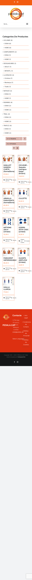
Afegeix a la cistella (22, 241)
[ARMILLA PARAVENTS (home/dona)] (8, 189)
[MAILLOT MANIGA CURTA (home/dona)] (8, 156)
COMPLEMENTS (9, 52)
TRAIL (5, 114)
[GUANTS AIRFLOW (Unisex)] (23, 249)
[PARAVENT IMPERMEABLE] (8, 249)
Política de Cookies (26, 342)
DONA (7, 43)
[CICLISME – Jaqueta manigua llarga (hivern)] (23, 156)
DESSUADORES (9, 63)
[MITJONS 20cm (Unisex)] (8, 218)
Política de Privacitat (26, 333)
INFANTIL (8, 71)
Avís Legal (26, 317)
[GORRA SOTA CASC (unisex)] (23, 218)
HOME (7, 48)
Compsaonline (21, 357)
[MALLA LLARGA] (8, 278)
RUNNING (7, 102)
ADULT (7, 67)
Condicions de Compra (26, 324)
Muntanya (8, 82)
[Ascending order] (24, 138)
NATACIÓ (7, 91)
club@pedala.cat (18, 332)
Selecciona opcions (8, 180)
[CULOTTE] (23, 189)
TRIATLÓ (6, 125)
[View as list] (17, 148)
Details (14, 180)
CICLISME (7, 40)
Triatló (7, 86)
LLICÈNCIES (8, 75)
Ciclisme (7, 78)
